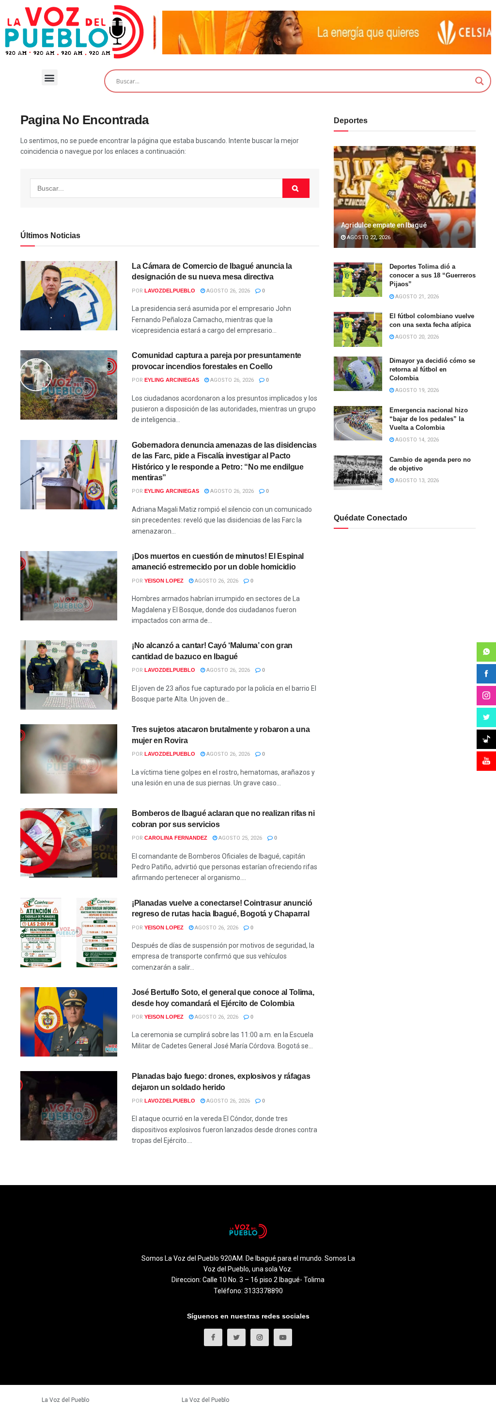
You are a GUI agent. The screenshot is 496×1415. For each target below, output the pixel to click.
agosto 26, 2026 (227, 291)
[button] (50, 77)
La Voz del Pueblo (65, 1400)
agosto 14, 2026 (416, 440)
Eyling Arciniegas (171, 380)
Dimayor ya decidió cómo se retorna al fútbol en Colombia (432, 369)
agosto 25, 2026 (239, 838)
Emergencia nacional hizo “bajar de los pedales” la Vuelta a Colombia (428, 419)
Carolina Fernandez (175, 838)
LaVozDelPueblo (169, 290)
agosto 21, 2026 (416, 296)
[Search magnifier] (479, 81)
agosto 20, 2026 (416, 337)
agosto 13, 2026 (416, 480)
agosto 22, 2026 (367, 237)
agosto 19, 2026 (416, 390)
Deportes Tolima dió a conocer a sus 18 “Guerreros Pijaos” (432, 275)
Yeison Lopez (164, 581)
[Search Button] (296, 188)
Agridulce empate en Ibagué (384, 225)
